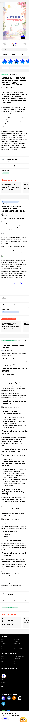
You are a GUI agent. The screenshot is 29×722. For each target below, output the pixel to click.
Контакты (3, 684)
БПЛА (21, 54)
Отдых (3, 663)
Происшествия (5, 647)
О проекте (4, 682)
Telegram (3, 704)
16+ (2, 679)
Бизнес (3, 658)
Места (16, 662)
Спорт (16, 641)
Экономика (21, 68)
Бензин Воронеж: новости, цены (10, 201)
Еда (2, 656)
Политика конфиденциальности (9, 668)
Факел (13, 54)
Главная (6, 68)
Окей (5, 719)
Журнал (3, 662)
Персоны (16, 663)
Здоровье (17, 658)
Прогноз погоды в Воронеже (9, 340)
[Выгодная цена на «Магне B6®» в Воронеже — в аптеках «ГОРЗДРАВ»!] (10, 61)
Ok (14, 698)
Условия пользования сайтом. (8, 670)
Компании (17, 645)
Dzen (19, 698)
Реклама (3, 681)
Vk (9, 698)
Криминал (17, 643)
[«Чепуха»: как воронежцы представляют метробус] (22, 61)
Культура (3, 641)
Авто (2, 660)
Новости (4, 54)
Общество (4, 643)
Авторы (16, 647)
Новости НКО (18, 648)
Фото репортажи (19, 656)
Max (3, 698)
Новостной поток (8, 180)
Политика (17, 639)
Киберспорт (17, 660)
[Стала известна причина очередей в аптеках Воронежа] (4, 61)
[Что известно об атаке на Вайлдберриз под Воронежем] (16, 61)
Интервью (4, 645)
